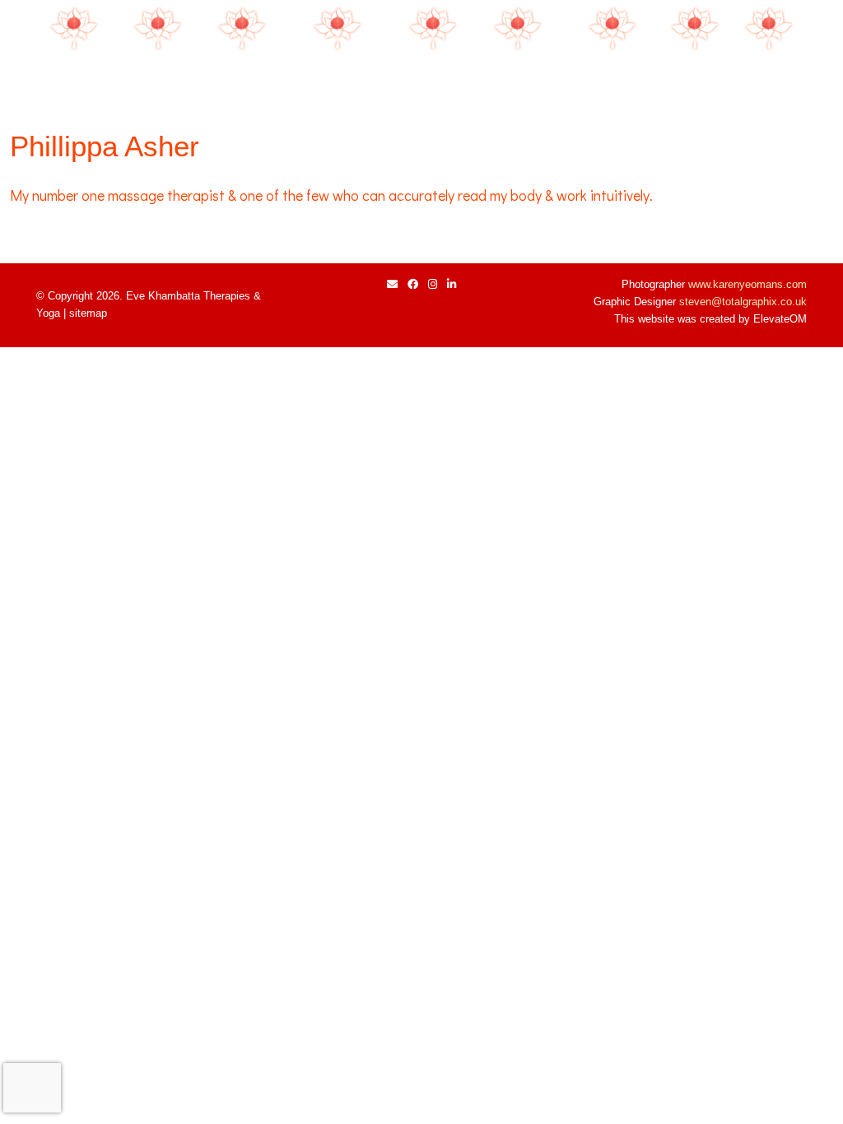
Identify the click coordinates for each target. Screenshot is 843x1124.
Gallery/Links (518, 76)
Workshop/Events (337, 76)
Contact (769, 76)
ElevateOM (780, 319)
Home (74, 76)
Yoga (242, 76)
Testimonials (612, 76)
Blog (695, 76)
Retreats (432, 76)
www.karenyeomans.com (747, 284)
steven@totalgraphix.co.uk (743, 301)
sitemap (88, 313)
